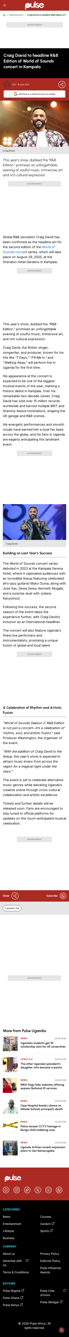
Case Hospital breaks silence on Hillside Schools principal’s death (42, 1107)
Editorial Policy (50, 1261)
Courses (45, 1216)
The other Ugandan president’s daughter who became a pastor (41, 1065)
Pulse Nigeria (11, 1290)
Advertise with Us (12, 1263)
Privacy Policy (49, 1253)
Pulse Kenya (11, 1305)
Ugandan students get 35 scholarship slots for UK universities (43, 1044)
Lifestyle (27, 1059)
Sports (44, 1231)
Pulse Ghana (11, 1298)
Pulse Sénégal (49, 1302)
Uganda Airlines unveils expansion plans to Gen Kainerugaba (43, 1148)
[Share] (61, 84)
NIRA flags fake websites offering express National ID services (42, 1086)
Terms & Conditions (16, 1272)
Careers (45, 1224)
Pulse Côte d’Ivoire (47, 1293)
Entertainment (16, 15)
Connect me (12, 908)
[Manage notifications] (61, 1330)
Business (8, 1238)
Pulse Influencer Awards (50, 1270)
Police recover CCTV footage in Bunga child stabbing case (41, 1128)
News (24, 1038)
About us (9, 1253)
